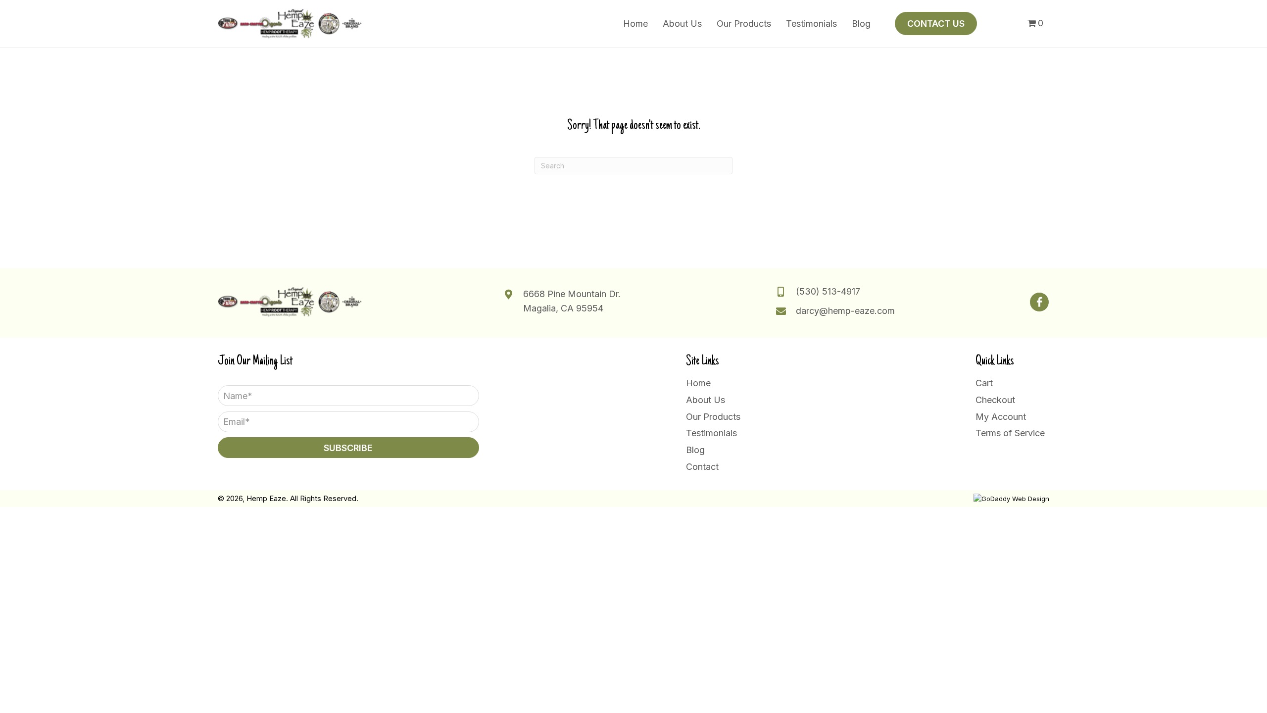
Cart (984, 383)
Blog (695, 450)
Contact (702, 466)
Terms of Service (1010, 433)
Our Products (713, 416)
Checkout (995, 400)
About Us (705, 400)
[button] (1039, 302)
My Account (1000, 416)
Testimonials (711, 433)
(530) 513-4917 (828, 291)
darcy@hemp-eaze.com (845, 311)
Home (698, 383)
